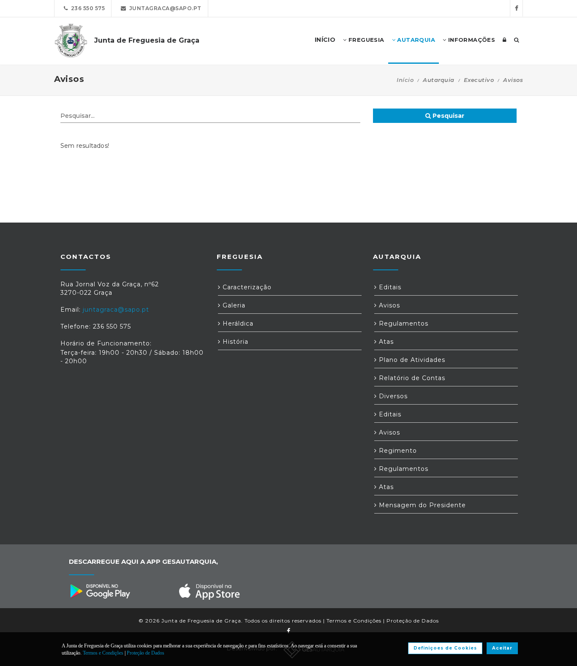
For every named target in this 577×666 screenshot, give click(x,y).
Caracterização (246, 287)
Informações (470, 39)
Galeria (232, 305)
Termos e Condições (354, 620)
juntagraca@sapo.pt (163, 8)
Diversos (392, 396)
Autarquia (415, 39)
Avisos (388, 305)
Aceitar (502, 648)
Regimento (397, 450)
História (234, 341)
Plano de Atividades (411, 360)
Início (405, 79)
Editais (389, 287)
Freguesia (365, 39)
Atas (385, 341)
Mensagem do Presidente (421, 505)
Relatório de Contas (411, 378)
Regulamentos (402, 323)
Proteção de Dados (412, 620)
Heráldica (236, 323)
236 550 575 (86, 8)
